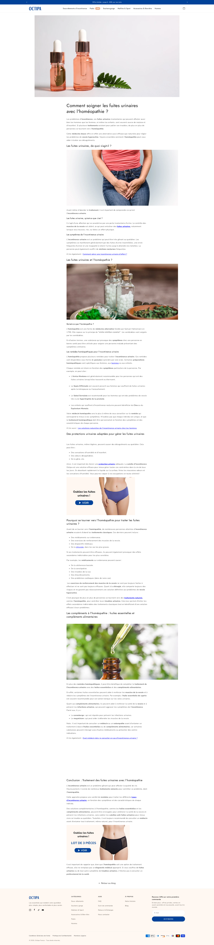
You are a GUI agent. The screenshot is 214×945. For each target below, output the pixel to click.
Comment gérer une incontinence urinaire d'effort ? (105, 254)
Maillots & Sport (124, 8)
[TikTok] (38, 910)
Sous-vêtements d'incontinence (75, 8)
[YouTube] (43, 910)
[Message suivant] (187, 2)
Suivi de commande (105, 906)
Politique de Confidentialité (62, 936)
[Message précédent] (27, 2)
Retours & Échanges (105, 910)
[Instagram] (30, 910)
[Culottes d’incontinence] (101, 514)
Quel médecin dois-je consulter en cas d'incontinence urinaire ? (110, 738)
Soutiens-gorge (109, 8)
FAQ (99, 901)
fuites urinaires (123, 226)
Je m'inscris (168, 919)
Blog (127, 906)
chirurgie (80, 547)
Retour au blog (108, 883)
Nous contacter (103, 914)
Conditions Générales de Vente (39, 936)
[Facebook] (34, 910)
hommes (115, 363)
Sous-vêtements (77, 901)
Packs (94, 8)
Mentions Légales (80, 936)
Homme (158, 8)
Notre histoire (130, 901)
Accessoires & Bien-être (142, 8)
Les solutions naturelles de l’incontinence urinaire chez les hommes (107, 428)
